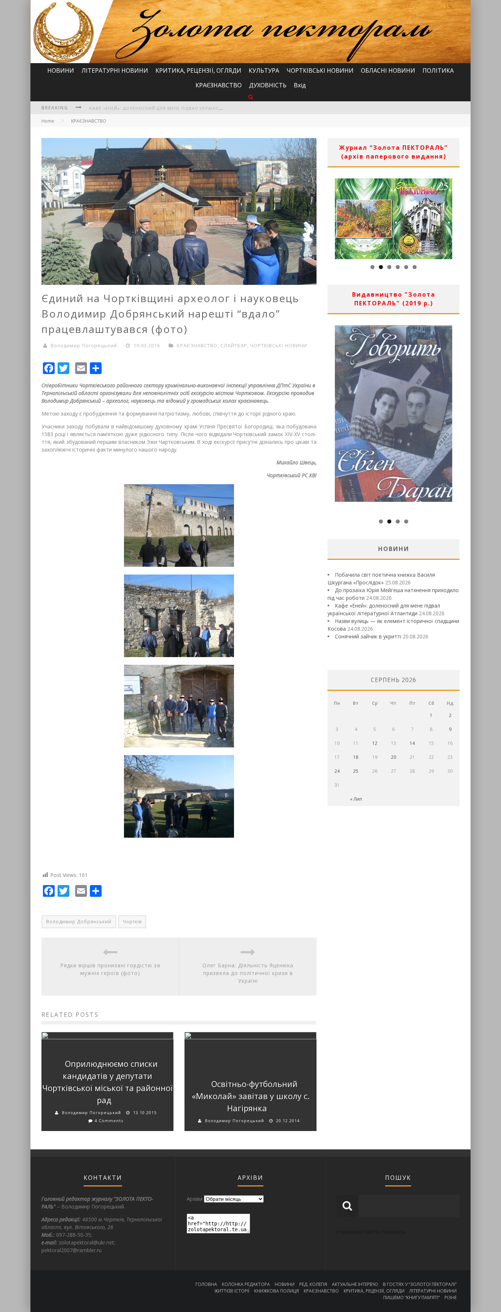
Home (47, 121)
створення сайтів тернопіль (371, 1231)
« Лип (356, 799)
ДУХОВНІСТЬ (267, 85)
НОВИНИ (60, 70)
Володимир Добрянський (78, 921)
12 (374, 743)
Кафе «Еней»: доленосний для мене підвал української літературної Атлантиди (191, 108)
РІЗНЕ (451, 1297)
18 (355, 757)
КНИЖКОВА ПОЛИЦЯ (276, 1291)
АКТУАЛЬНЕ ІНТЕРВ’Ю (355, 1284)
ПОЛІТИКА (438, 70)
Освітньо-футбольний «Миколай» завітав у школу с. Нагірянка (251, 1095)
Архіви (194, 1198)
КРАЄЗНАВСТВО (218, 85)
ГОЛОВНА (206, 1284)
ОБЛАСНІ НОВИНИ (388, 70)
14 (412, 743)
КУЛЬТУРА (264, 70)
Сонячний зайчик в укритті (368, 636)
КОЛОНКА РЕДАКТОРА (246, 1284)
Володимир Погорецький (84, 345)
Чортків (132, 921)
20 (393, 757)
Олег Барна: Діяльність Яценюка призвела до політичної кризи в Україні (247, 973)
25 (355, 771)
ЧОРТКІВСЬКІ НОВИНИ (320, 70)
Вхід (300, 85)
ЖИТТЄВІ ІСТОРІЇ (231, 1291)
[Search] (250, 96)
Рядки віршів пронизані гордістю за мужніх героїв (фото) (110, 969)
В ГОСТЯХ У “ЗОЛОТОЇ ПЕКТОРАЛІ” (420, 1284)
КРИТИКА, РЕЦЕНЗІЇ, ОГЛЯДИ (198, 70)
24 (337, 771)
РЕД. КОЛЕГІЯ (313, 1284)
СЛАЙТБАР (233, 345)
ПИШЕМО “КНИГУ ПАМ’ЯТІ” (411, 1297)
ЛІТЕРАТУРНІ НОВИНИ (114, 70)
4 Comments (109, 1120)
